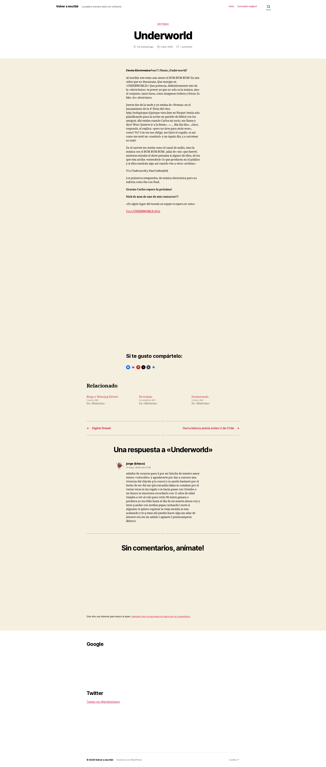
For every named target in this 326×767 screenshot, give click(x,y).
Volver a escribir (67, 6)
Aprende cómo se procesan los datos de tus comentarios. (160, 616)
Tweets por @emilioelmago (103, 701)
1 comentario (186, 47)
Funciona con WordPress (129, 759)
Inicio (231, 6)
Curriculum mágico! (247, 6)
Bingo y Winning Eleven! (102, 397)
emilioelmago (147, 47)
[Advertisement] (106, 667)
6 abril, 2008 (167, 47)
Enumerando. (200, 397)
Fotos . (143, 211)
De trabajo (145, 397)
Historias (163, 24)
